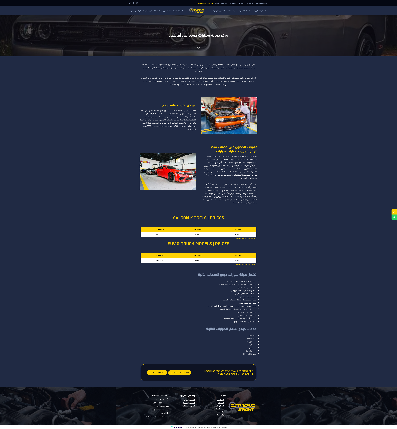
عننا (160, 10)
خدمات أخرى (167, 10)
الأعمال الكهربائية (244, 10)
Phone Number (160, 400)
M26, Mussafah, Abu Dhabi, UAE (154, 417)
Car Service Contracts (205, 3)
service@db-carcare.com (157, 410)
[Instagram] (137, 3)
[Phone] (394, 211)
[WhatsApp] (394, 217)
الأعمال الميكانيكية (260, 10)
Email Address (160, 407)
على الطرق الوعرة (136, 10)
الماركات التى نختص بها (150, 10)
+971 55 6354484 (159, 403)
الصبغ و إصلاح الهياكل (218, 10)
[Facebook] (133, 3)
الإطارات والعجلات (177, 10)
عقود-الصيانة (232, 10)
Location (162, 414)
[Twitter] (129, 3)
